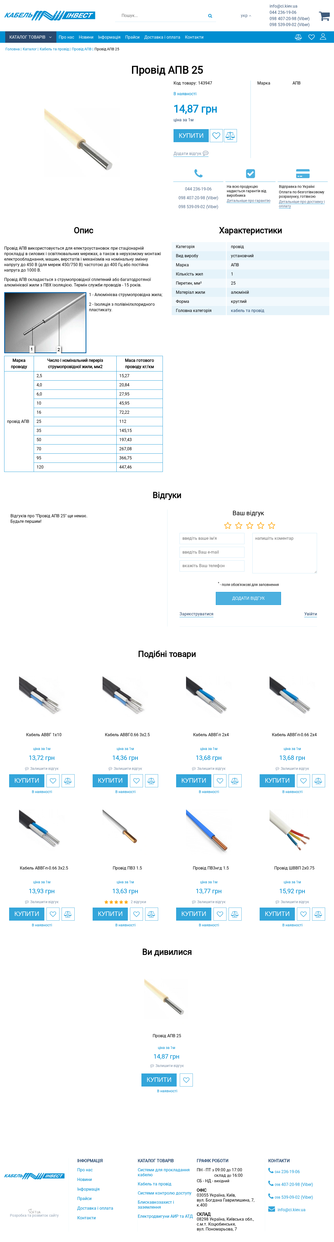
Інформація (109, 37)
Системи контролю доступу (165, 1193)
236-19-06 (283, 12)
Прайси (132, 37)
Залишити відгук (44, 768)
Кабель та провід (154, 1183)
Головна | (13, 49)
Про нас (66, 37)
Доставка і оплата (162, 37)
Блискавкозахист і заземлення (156, 1205)
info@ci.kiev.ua (292, 1209)
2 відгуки (138, 902)
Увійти (310, 613)
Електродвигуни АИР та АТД (165, 1216)
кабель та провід (247, 310)
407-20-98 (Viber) (290, 18)
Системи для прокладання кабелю (164, 1172)
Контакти (194, 37)
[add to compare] (230, 135)
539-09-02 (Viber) (290, 24)
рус (244, 21)
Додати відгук (187, 153)
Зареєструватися (196, 613)
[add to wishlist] (216, 135)
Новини (86, 37)
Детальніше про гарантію (248, 201)
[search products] (210, 15)
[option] (83, 147)
